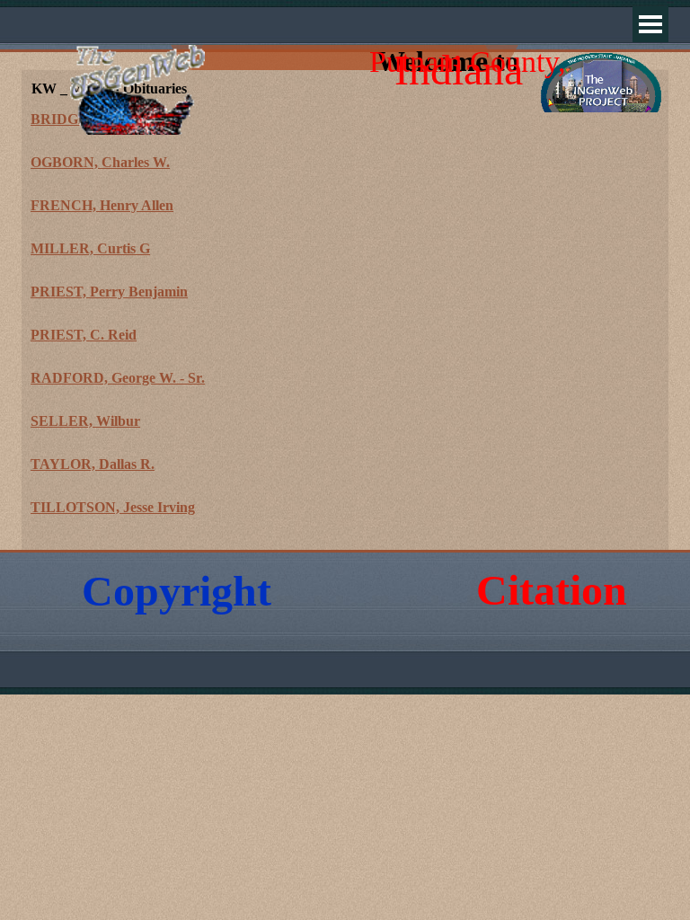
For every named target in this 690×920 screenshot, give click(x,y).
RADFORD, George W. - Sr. (118, 377)
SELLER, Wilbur (85, 421)
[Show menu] (650, 24)
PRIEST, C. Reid (84, 334)
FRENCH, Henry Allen (102, 205)
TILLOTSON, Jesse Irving (113, 507)
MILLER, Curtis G (90, 248)
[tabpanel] (345, 324)
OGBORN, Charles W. (100, 162)
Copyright (176, 591)
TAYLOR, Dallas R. (93, 464)
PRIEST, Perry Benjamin (109, 291)
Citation (551, 590)
